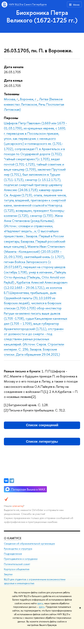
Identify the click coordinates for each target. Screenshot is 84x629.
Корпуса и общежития (16, 569)
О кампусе (12, 538)
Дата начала (13, 67)
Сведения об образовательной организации (29, 543)
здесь (40, 603)
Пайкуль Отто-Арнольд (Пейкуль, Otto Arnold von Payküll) (35, 277)
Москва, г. (11, 99)
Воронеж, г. (29, 99)
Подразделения (13, 553)
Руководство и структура (18, 548)
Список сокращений (42, 425)
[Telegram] (11, 480)
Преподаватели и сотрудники (21, 558)
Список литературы (42, 441)
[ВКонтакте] (6, 480)
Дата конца (13, 80)
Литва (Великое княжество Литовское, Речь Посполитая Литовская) (34, 104)
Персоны (11, 118)
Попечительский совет (17, 564)
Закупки (8, 574)
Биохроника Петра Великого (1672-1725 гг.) (42, 16)
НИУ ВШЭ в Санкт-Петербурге (28, 4)
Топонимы (11, 94)
